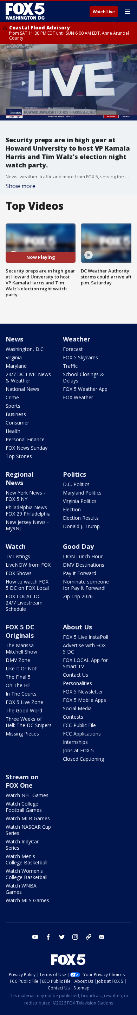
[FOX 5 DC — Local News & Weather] (26, 11)
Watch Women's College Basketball (26, 874)
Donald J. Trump (81, 526)
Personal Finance (25, 439)
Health (13, 431)
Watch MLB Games (28, 818)
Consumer (17, 422)
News (14, 339)
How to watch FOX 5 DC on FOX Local (27, 584)
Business (16, 414)
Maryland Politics (82, 492)
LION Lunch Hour (83, 556)
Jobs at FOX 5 (78, 750)
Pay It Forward (79, 573)
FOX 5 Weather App (85, 389)
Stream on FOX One (22, 781)
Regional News (19, 478)
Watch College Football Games (24, 806)
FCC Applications (82, 733)
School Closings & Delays (83, 377)
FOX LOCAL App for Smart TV (85, 663)
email (101, 936)
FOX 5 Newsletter (83, 691)
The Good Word (24, 710)
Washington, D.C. (25, 349)
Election (72, 509)
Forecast (73, 349)
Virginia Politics (80, 501)
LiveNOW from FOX (28, 564)
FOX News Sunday (26, 447)
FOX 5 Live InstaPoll (85, 637)
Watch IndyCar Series (22, 844)
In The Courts (21, 693)
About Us (77, 627)
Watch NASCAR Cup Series (28, 829)
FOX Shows (19, 573)
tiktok (88, 936)
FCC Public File (79, 725)
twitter (61, 936)
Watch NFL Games (27, 795)
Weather (76, 339)
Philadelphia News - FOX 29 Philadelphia (28, 510)
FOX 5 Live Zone (24, 702)
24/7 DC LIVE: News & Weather (28, 377)
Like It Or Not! (22, 668)
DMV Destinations (83, 564)
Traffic (70, 365)
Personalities (77, 683)
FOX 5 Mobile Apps (84, 700)
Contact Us (75, 674)
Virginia (14, 357)
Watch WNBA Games (21, 888)
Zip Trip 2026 (78, 596)
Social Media (77, 708)
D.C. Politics (76, 484)
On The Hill (18, 685)
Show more (20, 186)
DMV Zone (18, 660)
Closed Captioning (83, 758)
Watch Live (104, 11)
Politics (74, 474)
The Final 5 (18, 677)
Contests (73, 716)
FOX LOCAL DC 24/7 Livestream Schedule (24, 602)
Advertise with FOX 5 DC (84, 648)
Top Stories (19, 456)
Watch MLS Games (27, 900)
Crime (12, 397)
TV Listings (18, 556)
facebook (48, 936)
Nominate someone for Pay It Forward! (86, 584)
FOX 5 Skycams (80, 357)
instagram (75, 936)
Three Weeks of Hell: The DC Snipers (29, 722)
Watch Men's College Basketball (26, 859)
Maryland (16, 365)
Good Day (78, 546)
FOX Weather (78, 397)
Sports (13, 405)
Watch (16, 546)
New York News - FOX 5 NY (25, 495)
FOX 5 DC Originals (20, 631)
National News (22, 389)
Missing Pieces (22, 733)
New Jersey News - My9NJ (27, 525)
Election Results (81, 518)
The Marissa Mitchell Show (21, 648)
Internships (75, 742)
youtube (35, 936)
